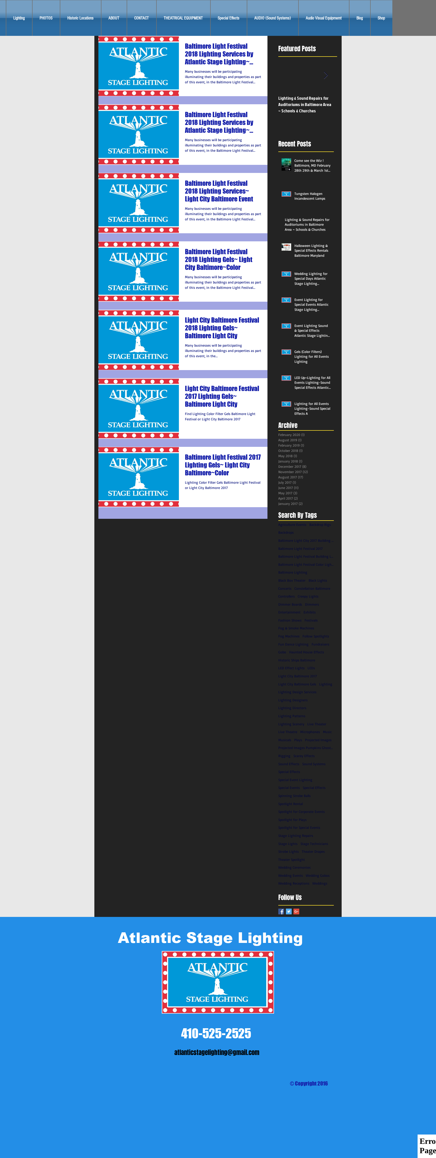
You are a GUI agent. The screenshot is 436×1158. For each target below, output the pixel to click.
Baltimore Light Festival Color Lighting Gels (306, 564)
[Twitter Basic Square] (289, 911)
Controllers (286, 596)
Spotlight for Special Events (299, 827)
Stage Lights (287, 843)
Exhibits (310, 612)
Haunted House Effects (306, 652)
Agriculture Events (292, 524)
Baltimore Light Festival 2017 (300, 548)
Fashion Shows (290, 620)
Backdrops (286, 532)
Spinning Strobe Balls (294, 795)
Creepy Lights (308, 596)
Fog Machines (288, 636)
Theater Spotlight (291, 859)
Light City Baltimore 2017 (297, 676)
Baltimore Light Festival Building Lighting (306, 556)
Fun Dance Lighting (293, 644)
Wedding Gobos (318, 875)
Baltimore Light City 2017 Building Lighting (306, 540)
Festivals (311, 620)
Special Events (289, 787)
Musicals (284, 740)
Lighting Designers (293, 700)
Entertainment (289, 612)
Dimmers (312, 604)
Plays (298, 740)
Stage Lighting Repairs (295, 835)
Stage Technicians (314, 843)
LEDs (311, 668)
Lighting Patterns (291, 716)
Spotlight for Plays (292, 819)
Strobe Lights (288, 851)
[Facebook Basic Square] (281, 911)
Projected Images (318, 740)
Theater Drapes (313, 851)
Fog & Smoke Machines (296, 628)
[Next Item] (325, 75)
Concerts (284, 588)
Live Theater (316, 724)
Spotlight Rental (290, 804)
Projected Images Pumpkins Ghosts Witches (306, 747)
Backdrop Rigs (320, 524)
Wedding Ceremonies (294, 867)
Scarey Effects (304, 756)
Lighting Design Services (297, 692)
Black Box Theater (292, 580)
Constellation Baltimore (312, 588)
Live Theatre (287, 732)
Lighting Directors (292, 708)
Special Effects (289, 771)
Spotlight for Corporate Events (301, 811)
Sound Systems (313, 764)
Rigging (284, 756)
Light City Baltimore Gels (297, 684)
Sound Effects (288, 764)
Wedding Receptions (293, 883)
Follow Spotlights (316, 636)
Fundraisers (320, 644)
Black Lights (318, 580)
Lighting (325, 684)
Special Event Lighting (295, 780)
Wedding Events (290, 875)
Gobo (282, 652)
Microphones (310, 732)
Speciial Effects (314, 787)
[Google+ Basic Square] (296, 911)
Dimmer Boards (290, 604)
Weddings (319, 883)
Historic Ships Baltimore (296, 660)
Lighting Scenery (291, 724)
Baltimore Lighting (292, 572)
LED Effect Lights (291, 668)
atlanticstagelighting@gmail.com (216, 1052)
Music (327, 732)
